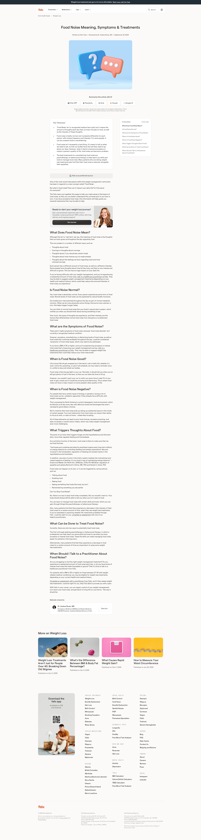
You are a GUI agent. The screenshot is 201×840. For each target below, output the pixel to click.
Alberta (88, 767)
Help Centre (144, 741)
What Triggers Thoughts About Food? (134, 143)
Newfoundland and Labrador (96, 777)
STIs (113, 731)
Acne (87, 718)
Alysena (88, 754)
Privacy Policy (42, 819)
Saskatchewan (90, 790)
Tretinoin (88, 751)
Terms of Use (64, 818)
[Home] (40, 10)
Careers (143, 760)
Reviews (143, 764)
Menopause (89, 712)
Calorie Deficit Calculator (122, 779)
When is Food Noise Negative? (132, 140)
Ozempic (88, 741)
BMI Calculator (118, 776)
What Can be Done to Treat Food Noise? (135, 147)
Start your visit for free (121, 2)
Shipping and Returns (148, 747)
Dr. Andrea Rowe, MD (105, 35)
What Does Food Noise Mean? (132, 126)
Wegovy (88, 744)
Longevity (116, 728)
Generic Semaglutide (148, 725)
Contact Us (144, 744)
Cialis (87, 738)
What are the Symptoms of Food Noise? (135, 133)
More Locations (91, 793)
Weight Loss (57, 16)
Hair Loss (88, 705)
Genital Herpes (118, 708)
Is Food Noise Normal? (129, 129)
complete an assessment (81, 515)
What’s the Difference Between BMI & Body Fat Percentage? (84, 663)
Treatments (52, 9)
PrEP (114, 712)
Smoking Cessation (92, 715)
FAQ (141, 738)
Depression (116, 766)
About (142, 757)
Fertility (115, 734)
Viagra (87, 734)
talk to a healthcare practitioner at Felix (92, 277)
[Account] (161, 9)
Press (142, 767)
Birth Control (90, 708)
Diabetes (88, 721)
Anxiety (115, 763)
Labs (77, 9)
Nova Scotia (89, 780)
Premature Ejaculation (120, 718)
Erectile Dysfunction (92, 702)
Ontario (88, 783)
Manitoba (88, 773)
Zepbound (144, 708)
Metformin (89, 757)
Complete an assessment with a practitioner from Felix (71, 581)
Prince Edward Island (93, 787)
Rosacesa (116, 750)
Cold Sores (116, 702)
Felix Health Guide (44, 16)
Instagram (144, 776)
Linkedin (143, 780)
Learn (87, 9)
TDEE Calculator (118, 783)
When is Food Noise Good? (131, 136)
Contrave (143, 712)
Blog (141, 734)
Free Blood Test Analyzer (121, 738)
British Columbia (91, 770)
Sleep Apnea (90, 725)
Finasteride (89, 747)
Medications (66, 9)
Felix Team (83, 35)
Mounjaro (143, 705)
